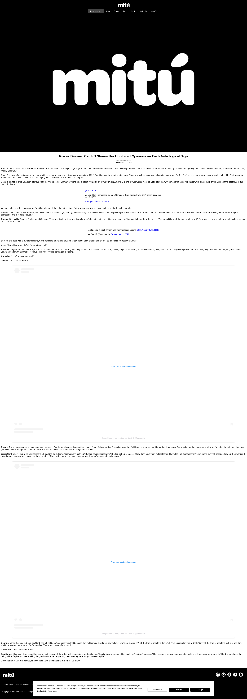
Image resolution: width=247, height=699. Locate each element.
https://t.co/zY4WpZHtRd (148, 230)
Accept (200, 690)
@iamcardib (90, 191)
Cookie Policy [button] (106, 688)
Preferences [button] (52, 691)
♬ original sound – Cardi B (97, 202)
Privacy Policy (7, 684)
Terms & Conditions (22, 684)
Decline (179, 690)
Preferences (157, 690)
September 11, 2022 (120, 234)
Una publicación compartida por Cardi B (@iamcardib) (123, 438)
